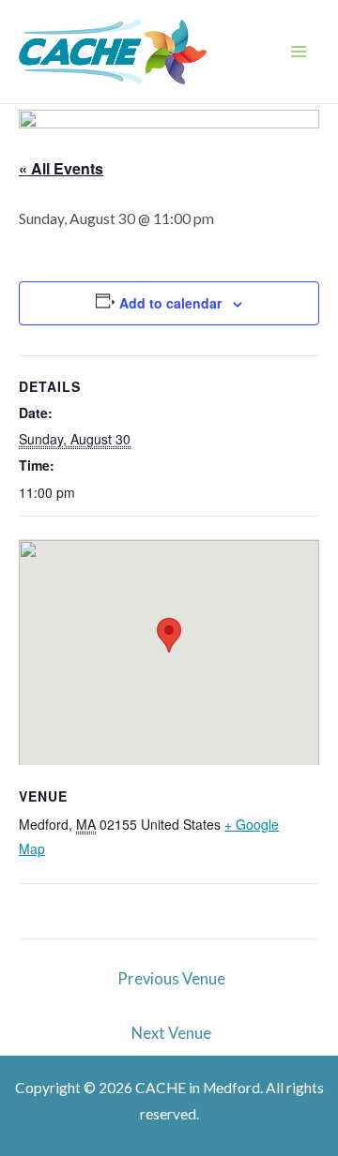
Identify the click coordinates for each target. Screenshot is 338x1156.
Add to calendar (170, 302)
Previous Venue (171, 978)
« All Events (61, 168)
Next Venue (171, 1033)
